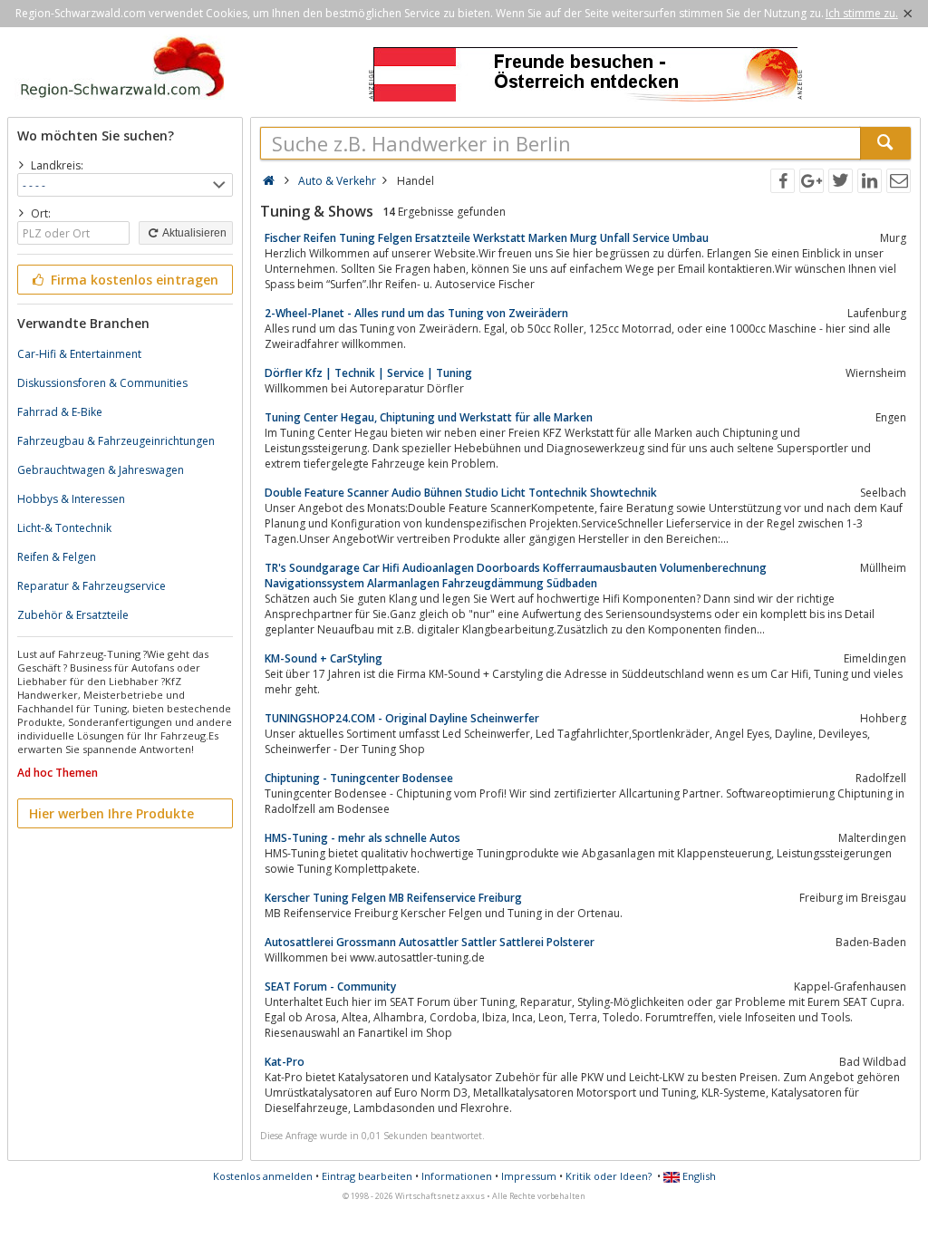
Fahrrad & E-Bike (59, 412)
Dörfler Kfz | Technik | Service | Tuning (368, 373)
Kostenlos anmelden (263, 1176)
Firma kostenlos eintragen (132, 279)
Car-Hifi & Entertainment (79, 354)
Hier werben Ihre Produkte (111, 813)
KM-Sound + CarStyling (323, 658)
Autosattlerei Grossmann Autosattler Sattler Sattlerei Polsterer (429, 942)
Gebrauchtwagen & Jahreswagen (100, 470)
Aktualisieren (193, 233)
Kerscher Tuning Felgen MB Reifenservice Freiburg (393, 897)
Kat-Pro (284, 1061)
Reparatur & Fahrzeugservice (91, 586)
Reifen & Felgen (56, 557)
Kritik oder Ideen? (609, 1176)
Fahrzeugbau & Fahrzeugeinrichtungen (116, 441)
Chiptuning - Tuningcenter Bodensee (359, 778)
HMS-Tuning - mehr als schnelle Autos (362, 838)
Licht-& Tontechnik (64, 528)
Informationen (456, 1176)
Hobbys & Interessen (71, 499)
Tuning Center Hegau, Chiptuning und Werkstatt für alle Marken (429, 417)
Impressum (528, 1176)
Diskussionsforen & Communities (102, 383)
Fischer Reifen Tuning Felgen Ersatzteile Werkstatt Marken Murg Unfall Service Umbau (487, 238)
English (698, 1176)
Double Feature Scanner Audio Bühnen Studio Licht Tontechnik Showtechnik (461, 492)
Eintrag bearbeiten (367, 1176)
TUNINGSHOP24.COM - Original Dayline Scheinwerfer (402, 718)
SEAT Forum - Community (330, 986)
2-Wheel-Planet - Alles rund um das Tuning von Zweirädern (416, 313)
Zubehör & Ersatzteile (73, 615)
